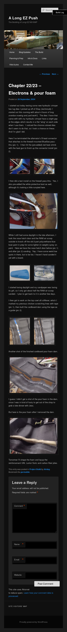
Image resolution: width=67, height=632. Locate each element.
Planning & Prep (16, 58)
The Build (39, 52)
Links (44, 58)
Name (19, 544)
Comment (19, 505)
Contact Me (28, 64)
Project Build (35, 469)
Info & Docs (32, 58)
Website (18, 574)
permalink (25, 472)
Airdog (47, 469)
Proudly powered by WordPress (33, 622)
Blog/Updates (25, 52)
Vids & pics (14, 64)
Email (19, 559)
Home (11, 52)
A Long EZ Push (23, 17)
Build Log (60, 12)
